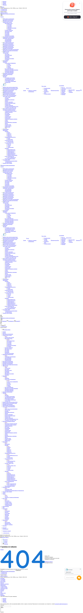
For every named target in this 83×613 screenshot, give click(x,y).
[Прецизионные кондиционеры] (13, 92)
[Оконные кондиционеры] (13, 73)
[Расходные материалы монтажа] (13, 108)
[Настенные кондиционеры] (13, 18)
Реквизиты (2, 595)
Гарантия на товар (4, 588)
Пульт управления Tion (11, 483)
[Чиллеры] (13, 75)
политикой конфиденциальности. (61, 603)
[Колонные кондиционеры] (13, 47)
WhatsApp (5, 4)
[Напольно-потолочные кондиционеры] (13, 49)
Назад (6, 336)
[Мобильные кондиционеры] (13, 37)
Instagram (4, 1)
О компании (7, 511)
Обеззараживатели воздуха (12, 455)
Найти (2, 607)
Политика (2, 589)
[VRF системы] (13, 51)
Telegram (4, 2)
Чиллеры (6, 395)
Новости (2, 582)
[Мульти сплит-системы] (13, 21)
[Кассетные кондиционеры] (13, 42)
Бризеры (9, 447)
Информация (2, 585)
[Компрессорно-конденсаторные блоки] (13, 85)
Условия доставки (3, 587)
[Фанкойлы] (13, 60)
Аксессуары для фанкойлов (12, 381)
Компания (2, 578)
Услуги (6, 496)
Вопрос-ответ (3, 593)
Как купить (7, 500)
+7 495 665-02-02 (3, 9)
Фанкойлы (7, 378)
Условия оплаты (3, 586)
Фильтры (9, 473)
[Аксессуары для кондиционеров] (13, 95)
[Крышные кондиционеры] (13, 90)
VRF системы (7, 368)
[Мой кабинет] (1, 315)
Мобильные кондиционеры (10, 356)
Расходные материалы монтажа (11, 423)
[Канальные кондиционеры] (13, 45)
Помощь (2, 590)
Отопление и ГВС (8, 489)
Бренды (1, 594)
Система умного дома (11, 465)
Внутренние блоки (11, 340)
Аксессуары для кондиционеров (11, 408)
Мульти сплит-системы (9, 337)
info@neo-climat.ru (3, 12)
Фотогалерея (7, 522)
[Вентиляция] (13, 129)
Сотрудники (2, 580)
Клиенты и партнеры (4, 583)
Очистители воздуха (11, 461)
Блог (1, 591)
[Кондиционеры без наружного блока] (13, 88)
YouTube (4, 3)
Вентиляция (7, 444)
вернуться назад (49, 562)
